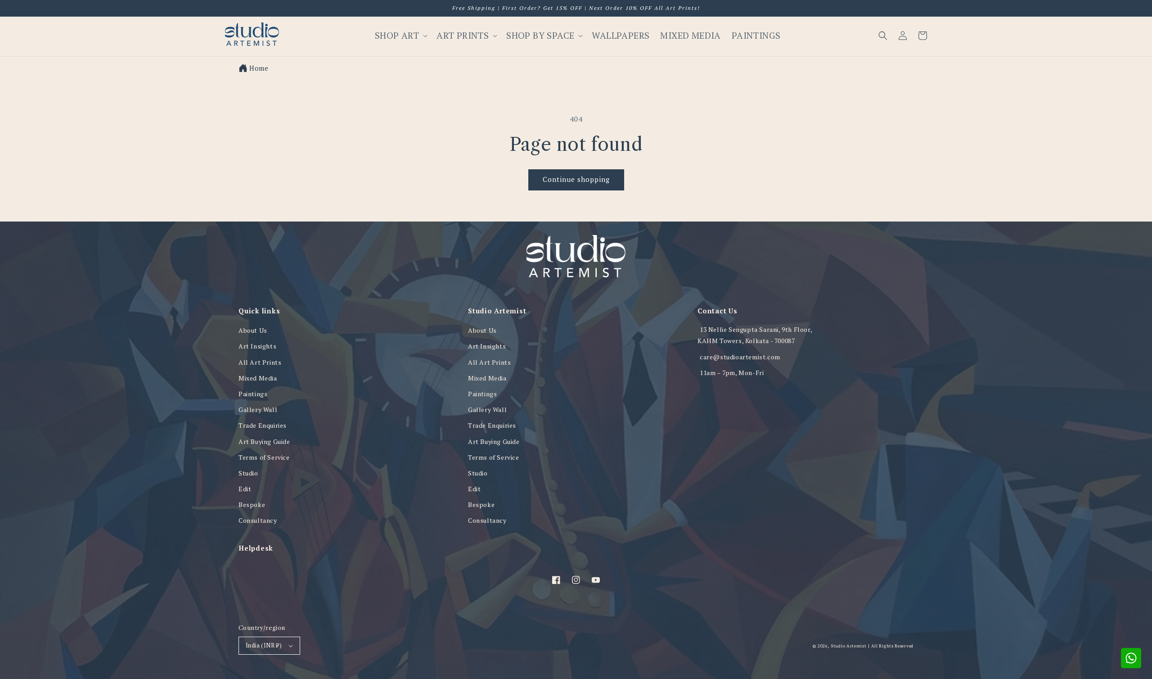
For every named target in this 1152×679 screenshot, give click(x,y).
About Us (252, 330)
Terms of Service (264, 457)
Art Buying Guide (264, 441)
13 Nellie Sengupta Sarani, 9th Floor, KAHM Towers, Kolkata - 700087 (755, 335)
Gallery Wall (257, 409)
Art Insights (257, 346)
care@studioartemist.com (740, 357)
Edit (244, 488)
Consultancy (257, 520)
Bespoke (251, 504)
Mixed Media (257, 378)
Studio (248, 473)
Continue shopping (576, 179)
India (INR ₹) (264, 645)
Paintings (252, 393)
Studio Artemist (849, 646)
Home (258, 67)
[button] (883, 35)
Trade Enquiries (262, 425)
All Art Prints (259, 362)
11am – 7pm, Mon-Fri (732, 372)
